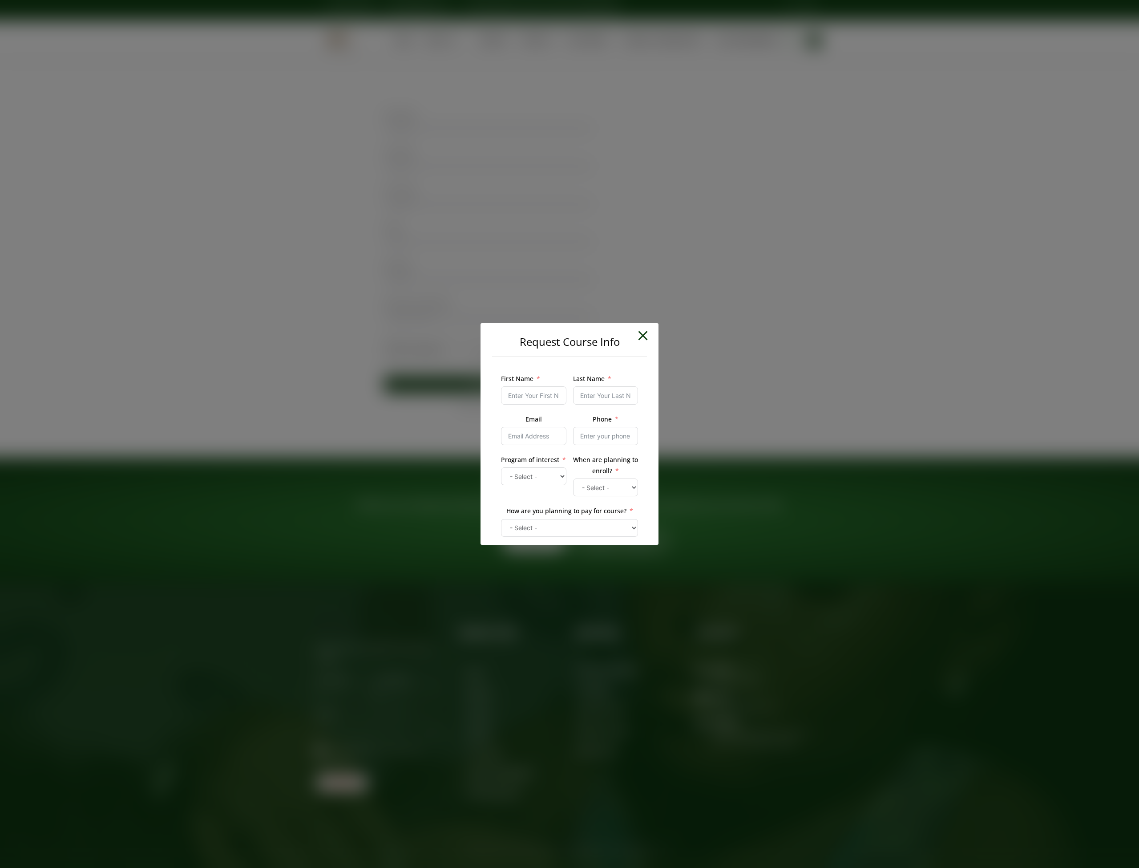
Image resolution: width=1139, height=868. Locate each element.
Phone (602, 419)
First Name (517, 378)
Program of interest (530, 459)
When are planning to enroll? (605, 465)
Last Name (589, 378)
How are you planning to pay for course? (566, 511)
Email (533, 419)
